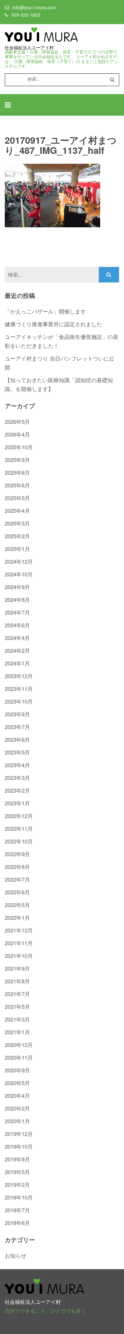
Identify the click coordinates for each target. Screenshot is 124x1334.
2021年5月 (17, 1006)
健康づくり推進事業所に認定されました (53, 324)
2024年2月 (17, 650)
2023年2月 (17, 790)
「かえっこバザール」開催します (45, 311)
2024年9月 (17, 587)
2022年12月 (19, 816)
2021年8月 (17, 981)
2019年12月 (19, 1134)
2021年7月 (17, 994)
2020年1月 (17, 1121)
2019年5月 (17, 1172)
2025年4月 (17, 510)
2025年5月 (17, 498)
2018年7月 (17, 1210)
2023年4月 (17, 765)
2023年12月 (19, 676)
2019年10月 (19, 1146)
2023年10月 (19, 701)
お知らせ (15, 1255)
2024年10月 (19, 574)
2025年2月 (17, 536)
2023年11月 (19, 688)
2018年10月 (19, 1197)
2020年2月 (17, 1108)
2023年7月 (17, 727)
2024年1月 (17, 663)
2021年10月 (19, 955)
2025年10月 (19, 447)
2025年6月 (17, 485)
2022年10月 (19, 841)
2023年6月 (17, 739)
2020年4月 (17, 1095)
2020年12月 (19, 1045)
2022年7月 (17, 879)
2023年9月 (17, 714)
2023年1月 (17, 803)
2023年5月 (17, 752)
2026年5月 (17, 421)
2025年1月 (17, 549)
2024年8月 (17, 599)
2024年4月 (17, 638)
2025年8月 (17, 472)
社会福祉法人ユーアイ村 (29, 47)
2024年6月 (17, 625)
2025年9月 (17, 460)
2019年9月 (17, 1159)
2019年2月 (17, 1184)
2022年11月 (19, 828)
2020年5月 (17, 1083)
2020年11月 (19, 1057)
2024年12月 (19, 561)
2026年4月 (17, 434)
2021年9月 (17, 968)
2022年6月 (17, 892)
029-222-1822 (25, 14)
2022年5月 (17, 905)
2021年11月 (19, 943)
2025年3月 (17, 523)
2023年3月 (17, 777)
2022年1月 (17, 917)
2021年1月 (17, 1032)
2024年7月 (17, 612)
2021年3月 (17, 1019)
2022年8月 (17, 866)
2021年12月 (19, 930)
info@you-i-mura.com (34, 7)
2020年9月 (17, 1070)
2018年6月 (17, 1223)
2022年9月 (17, 854)
